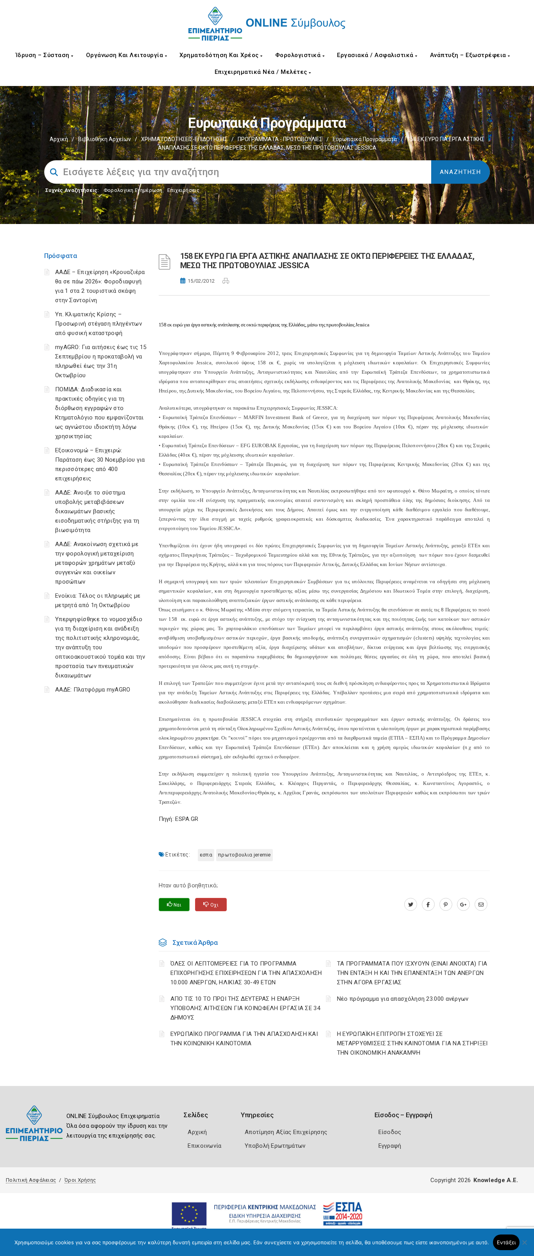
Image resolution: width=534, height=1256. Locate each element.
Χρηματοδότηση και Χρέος (219, 55)
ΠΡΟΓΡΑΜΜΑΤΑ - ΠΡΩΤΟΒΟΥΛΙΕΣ (280, 139)
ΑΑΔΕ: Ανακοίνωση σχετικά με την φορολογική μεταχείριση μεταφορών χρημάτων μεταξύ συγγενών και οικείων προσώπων (96, 563)
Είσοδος (389, 1132)
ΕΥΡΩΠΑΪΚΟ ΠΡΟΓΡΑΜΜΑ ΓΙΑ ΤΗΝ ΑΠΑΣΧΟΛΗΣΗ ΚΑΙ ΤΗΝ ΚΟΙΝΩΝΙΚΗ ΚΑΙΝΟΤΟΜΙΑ (244, 1038)
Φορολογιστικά (299, 55)
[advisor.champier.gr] (481, 904)
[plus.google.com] (463, 904)
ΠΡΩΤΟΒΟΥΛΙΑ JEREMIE (244, 855)
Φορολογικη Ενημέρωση (133, 190)
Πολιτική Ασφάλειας (31, 1180)
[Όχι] (524, 1246)
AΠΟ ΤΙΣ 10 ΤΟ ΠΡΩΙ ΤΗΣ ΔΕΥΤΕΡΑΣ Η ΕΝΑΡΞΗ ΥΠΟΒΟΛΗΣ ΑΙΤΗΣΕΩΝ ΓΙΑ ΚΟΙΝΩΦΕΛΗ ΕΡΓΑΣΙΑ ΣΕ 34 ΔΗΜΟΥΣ (245, 1008)
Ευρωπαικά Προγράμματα (365, 139)
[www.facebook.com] (428, 904)
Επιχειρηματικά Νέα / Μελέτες (262, 71)
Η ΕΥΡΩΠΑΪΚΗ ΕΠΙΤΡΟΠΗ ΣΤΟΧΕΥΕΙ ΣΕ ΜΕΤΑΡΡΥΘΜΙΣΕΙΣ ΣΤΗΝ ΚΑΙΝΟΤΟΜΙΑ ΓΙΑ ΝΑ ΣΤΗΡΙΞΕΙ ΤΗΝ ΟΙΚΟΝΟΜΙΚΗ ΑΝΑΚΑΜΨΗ (412, 1043)
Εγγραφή (389, 1145)
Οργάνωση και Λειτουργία (125, 55)
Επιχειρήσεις (183, 190)
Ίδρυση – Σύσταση (44, 55)
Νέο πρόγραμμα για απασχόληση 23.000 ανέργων (403, 998)
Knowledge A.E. (495, 1180)
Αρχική (59, 139)
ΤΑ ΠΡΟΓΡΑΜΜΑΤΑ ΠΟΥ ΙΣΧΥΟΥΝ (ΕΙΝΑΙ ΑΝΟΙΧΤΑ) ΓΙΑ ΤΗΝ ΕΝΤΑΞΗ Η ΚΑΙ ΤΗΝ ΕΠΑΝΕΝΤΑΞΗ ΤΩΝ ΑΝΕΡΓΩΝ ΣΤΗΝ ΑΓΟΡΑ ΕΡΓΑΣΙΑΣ (412, 973)
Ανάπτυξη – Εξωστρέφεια (469, 55)
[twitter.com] (410, 904)
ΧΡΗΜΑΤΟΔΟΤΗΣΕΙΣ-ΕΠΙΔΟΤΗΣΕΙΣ (184, 139)
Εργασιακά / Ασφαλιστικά (376, 55)
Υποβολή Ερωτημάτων (275, 1145)
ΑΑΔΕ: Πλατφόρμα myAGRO (93, 689)
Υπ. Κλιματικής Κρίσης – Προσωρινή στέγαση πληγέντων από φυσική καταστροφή (98, 324)
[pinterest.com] (446, 904)
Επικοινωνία (204, 1145)
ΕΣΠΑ (206, 855)
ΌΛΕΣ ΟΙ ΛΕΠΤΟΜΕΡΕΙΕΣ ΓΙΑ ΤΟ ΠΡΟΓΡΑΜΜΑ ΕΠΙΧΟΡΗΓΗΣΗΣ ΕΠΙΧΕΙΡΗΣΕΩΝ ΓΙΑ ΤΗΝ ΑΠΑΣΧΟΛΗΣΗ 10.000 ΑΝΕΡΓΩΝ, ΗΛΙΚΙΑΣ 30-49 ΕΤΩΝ (246, 973)
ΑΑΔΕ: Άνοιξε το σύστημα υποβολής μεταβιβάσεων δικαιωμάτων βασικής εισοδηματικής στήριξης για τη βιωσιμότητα (97, 511)
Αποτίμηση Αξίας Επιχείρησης (286, 1132)
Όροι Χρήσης (80, 1180)
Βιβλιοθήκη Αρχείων (104, 139)
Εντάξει (506, 1242)
